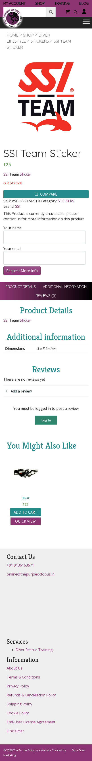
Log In (46, 420)
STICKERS (40, 41)
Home (12, 35)
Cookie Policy (18, 713)
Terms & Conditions (23, 677)
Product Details (21, 286)
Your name (12, 227)
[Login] (84, 12)
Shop (28, 35)
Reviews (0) (46, 295)
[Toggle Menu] (86, 21)
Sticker (25, 174)
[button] (76, 13)
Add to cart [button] (25, 512)
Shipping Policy (19, 704)
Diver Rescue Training (34, 649)
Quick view (25, 521)
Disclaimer (15, 730)
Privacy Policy (18, 686)
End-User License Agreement (31, 722)
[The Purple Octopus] (12, 18)
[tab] (20, 286)
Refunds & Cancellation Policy (31, 695)
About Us (14, 668)
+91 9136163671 (20, 565)
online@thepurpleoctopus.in (30, 574)
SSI (5, 174)
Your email (12, 248)
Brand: (8, 206)
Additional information (65, 286)
